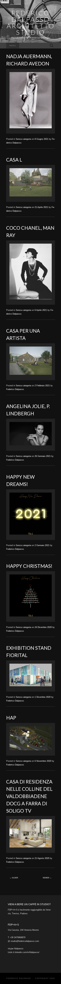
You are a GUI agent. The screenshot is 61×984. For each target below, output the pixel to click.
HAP (11, 718)
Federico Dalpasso (15, 389)
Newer (47, 878)
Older (14, 878)
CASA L (14, 160)
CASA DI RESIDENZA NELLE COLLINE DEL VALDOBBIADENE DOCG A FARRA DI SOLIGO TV (29, 796)
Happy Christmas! (29, 566)
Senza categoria (23, 139)
